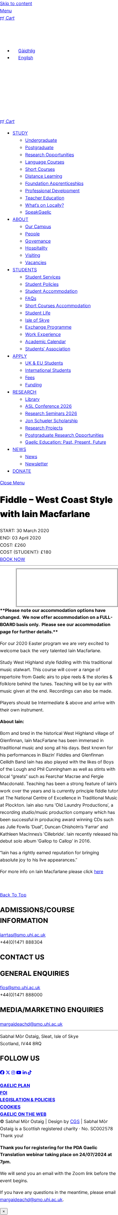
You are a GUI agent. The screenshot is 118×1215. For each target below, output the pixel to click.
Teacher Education (44, 197)
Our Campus (38, 226)
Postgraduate (39, 147)
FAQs (30, 298)
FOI (3, 1092)
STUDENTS (25, 269)
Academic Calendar (45, 341)
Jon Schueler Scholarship (51, 420)
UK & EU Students (44, 363)
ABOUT (20, 219)
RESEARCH (25, 391)
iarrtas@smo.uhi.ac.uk (23, 934)
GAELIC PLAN (15, 1085)
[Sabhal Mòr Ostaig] (59, 114)
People (32, 233)
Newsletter (36, 463)
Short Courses (40, 169)
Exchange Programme (48, 327)
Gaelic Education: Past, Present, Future (65, 442)
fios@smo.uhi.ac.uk (20, 987)
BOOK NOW (12, 559)
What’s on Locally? (44, 205)
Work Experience (43, 334)
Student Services (42, 276)
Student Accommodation (51, 291)
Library (32, 399)
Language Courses (44, 161)
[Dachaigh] (9, 38)
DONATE (22, 471)
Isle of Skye (37, 320)
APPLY (20, 356)
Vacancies (35, 262)
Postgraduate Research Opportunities (64, 435)
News (31, 456)
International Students (48, 370)
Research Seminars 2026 (51, 413)
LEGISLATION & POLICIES (27, 1099)
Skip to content (16, 3)
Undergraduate (41, 140)
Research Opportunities (49, 154)
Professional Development (52, 190)
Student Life (37, 312)
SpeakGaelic (38, 212)
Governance (38, 241)
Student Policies (42, 284)
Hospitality (36, 247)
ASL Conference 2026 (48, 406)
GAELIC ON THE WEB (23, 1114)
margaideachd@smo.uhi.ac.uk (31, 1024)
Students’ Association (47, 348)
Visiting (32, 255)
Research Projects (44, 427)
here (98, 871)
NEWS (19, 449)
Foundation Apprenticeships (54, 183)
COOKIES (10, 1106)
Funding (33, 384)
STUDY (20, 132)
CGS (75, 1121)
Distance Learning (43, 176)
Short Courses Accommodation (58, 305)
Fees (30, 377)
